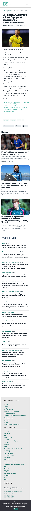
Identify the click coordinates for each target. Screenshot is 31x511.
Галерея (6, 408)
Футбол (6, 472)
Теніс (5, 466)
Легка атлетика (8, 453)
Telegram (13, 120)
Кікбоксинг (7, 450)
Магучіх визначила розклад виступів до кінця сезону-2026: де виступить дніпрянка (14, 335)
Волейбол (6, 443)
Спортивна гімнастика (10, 463)
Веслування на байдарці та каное (13, 441)
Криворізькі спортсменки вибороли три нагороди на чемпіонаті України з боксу (15, 325)
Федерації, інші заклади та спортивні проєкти (15, 416)
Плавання (6, 459)
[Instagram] (12, 496)
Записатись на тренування (11, 411)
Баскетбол (7, 433)
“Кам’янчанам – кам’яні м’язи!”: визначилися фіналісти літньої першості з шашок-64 (13, 354)
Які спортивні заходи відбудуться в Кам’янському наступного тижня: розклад (14, 295)
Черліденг (7, 475)
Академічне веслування (11, 432)
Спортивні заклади (9, 413)
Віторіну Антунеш (9, 126)
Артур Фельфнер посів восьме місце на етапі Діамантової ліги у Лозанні (14, 275)
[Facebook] (10, 4)
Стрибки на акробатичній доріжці (14, 464)
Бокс (5, 435)
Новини (10, 10)
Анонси (6, 406)
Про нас (6, 422)
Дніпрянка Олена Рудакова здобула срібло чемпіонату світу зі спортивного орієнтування (14, 364)
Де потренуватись (9, 409)
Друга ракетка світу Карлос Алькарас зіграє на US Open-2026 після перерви (15, 345)
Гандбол (6, 444)
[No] (29, 505)
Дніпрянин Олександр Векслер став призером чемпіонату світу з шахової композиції (15, 306)
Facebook (6, 120)
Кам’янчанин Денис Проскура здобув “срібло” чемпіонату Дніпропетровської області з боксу (15, 266)
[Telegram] (8, 496)
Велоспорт (7, 439)
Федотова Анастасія (8, 25)
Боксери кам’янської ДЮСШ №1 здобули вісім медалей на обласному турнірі (15, 285)
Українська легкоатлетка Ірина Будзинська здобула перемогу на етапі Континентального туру (13, 385)
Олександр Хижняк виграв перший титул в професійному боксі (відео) (14, 246)
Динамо (18, 126)
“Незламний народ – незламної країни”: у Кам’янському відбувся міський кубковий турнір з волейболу (15, 255)
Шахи (5, 477)
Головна (5, 10)
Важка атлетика (8, 437)
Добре (15, 508)
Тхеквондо (7, 470)
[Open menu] (27, 3)
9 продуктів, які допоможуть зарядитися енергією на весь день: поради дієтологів (14, 375)
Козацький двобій (9, 452)
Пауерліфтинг (8, 457)
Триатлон (6, 468)
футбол (25, 126)
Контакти (6, 420)
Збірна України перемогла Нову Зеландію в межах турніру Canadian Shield (15, 109)
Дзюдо (6, 446)
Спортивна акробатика (10, 461)
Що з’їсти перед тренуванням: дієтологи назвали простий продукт (14, 315)
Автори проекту (8, 419)
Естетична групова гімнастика (13, 448)
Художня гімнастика (10, 473)
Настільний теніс (9, 455)
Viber (19, 120)
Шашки (6, 479)
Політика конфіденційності (11, 424)
